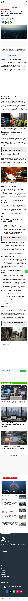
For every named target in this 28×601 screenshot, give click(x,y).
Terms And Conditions (5, 576)
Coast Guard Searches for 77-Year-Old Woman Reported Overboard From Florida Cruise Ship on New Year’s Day (10, 523)
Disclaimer (3, 572)
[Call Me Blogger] (2, 2)
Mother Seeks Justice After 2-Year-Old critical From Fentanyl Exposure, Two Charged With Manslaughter (14, 448)
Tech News (3, 557)
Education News (4, 559)
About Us (3, 568)
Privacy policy (4, 574)
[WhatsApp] (24, 599)
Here (10, 344)
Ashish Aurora (10, 18)
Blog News (3, 553)
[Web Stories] (17, 599)
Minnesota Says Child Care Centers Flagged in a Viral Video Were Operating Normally (10, 516)
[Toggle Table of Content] (18, 56)
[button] (22, 2)
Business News (4, 555)
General (6, 9)
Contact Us (3, 570)
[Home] (3, 599)
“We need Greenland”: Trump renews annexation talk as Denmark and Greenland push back (13, 424)
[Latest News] (9, 599)
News (3, 9)
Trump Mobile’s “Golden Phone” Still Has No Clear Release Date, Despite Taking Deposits (10, 497)
